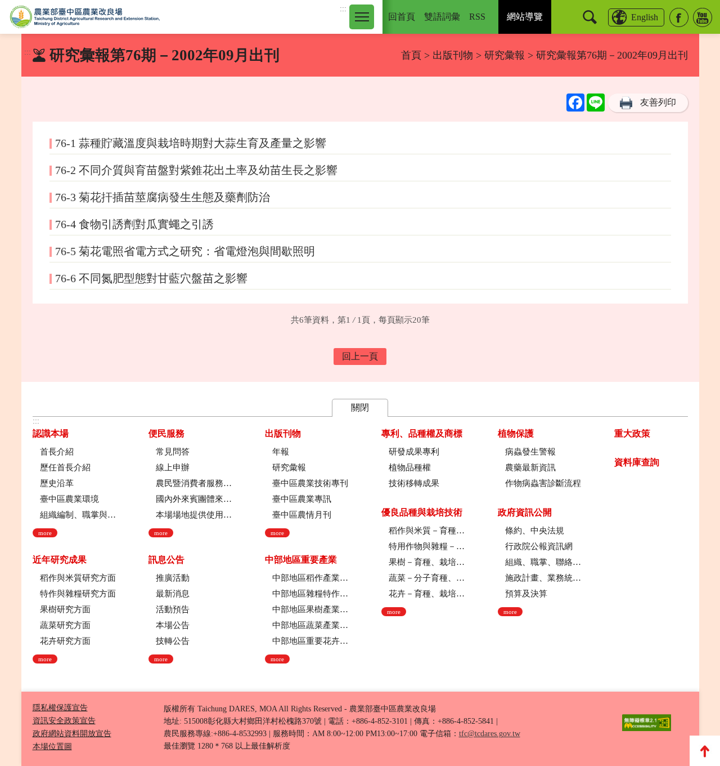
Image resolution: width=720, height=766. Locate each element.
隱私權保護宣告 (60, 707)
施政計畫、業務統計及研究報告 (543, 577)
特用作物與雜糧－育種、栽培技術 (427, 546)
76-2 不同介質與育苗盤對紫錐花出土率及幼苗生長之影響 (196, 170)
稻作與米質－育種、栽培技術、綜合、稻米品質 (427, 530)
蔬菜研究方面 (65, 625)
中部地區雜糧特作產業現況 (310, 593)
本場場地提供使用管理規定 (194, 514)
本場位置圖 (52, 746)
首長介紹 (57, 451)
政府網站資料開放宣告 (72, 733)
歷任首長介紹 (65, 467)
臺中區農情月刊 (301, 514)
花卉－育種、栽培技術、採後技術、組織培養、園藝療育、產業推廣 (427, 593)
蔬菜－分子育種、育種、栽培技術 (427, 577)
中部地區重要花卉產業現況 (310, 640)
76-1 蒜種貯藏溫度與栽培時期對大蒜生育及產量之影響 (190, 143)
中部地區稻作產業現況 (310, 577)
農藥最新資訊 (530, 467)
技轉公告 (173, 640)
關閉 (360, 407)
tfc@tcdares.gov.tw (489, 733)
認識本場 (51, 433)
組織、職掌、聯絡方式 (543, 562)
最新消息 (173, 593)
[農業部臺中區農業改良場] (84, 17)
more (45, 532)
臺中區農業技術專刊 (310, 483)
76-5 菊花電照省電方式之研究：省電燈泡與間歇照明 (185, 251)
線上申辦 (173, 467)
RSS (477, 16)
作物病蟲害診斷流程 (543, 483)
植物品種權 (410, 467)
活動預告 (173, 609)
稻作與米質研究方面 (78, 577)
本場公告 (173, 625)
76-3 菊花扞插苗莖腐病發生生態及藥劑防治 (162, 197)
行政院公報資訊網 (539, 546)
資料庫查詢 (636, 462)
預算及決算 (526, 593)
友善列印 (658, 102)
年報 (280, 451)
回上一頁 (360, 356)
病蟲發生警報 (530, 451)
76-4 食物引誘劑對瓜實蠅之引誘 (134, 224)
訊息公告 (166, 559)
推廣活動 (173, 577)
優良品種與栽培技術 (421, 512)
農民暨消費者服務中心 (194, 483)
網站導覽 (525, 16)
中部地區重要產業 (301, 559)
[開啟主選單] (361, 17)
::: (343, 9)
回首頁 (401, 16)
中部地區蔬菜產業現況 (310, 625)
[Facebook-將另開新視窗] (678, 17)
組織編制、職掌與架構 (78, 514)
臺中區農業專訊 (301, 499)
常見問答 (173, 451)
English (644, 17)
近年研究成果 (60, 559)
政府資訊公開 (525, 512)
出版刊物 (453, 55)
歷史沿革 (57, 483)
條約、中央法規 (534, 530)
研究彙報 (506, 55)
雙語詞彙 (442, 16)
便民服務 (166, 433)
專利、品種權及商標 (421, 433)
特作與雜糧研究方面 (78, 593)
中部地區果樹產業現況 (310, 609)
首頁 (411, 55)
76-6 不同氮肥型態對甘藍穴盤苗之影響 (151, 278)
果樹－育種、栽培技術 (427, 562)
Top (705, 751)
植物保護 (516, 433)
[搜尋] (590, 17)
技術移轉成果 (414, 483)
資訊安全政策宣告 (64, 720)
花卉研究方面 (65, 640)
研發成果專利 (414, 451)
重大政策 (632, 433)
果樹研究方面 (65, 609)
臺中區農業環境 (69, 499)
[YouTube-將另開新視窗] (702, 17)
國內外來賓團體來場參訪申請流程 (194, 499)
